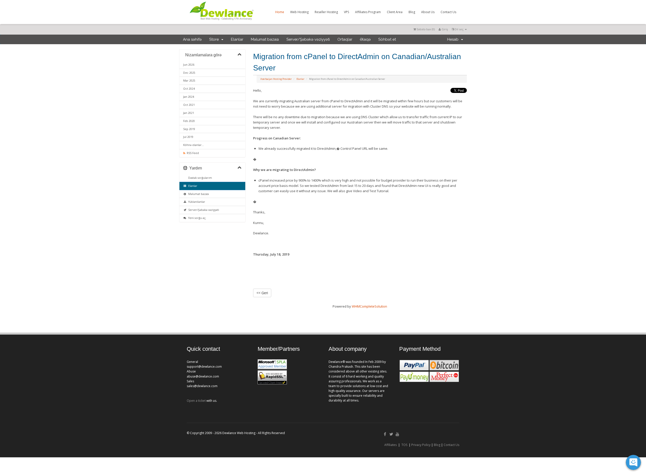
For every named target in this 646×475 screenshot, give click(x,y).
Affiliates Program (368, 12)
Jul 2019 (188, 137)
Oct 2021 (189, 105)
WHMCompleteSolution (369, 306)
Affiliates (390, 445)
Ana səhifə (192, 39)
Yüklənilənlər (196, 202)
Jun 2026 (188, 64)
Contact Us (448, 12)
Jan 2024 (188, 96)
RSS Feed (192, 153)
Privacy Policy (420, 445)
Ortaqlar (344, 39)
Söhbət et (387, 39)
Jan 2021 (188, 113)
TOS (404, 445)
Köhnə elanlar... (193, 145)
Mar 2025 (189, 80)
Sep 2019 (189, 129)
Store (215, 39)
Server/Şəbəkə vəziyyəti (308, 39)
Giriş (444, 29)
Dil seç (459, 29)
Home (279, 12)
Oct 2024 (189, 88)
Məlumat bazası (265, 39)
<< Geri (262, 292)
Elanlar (237, 39)
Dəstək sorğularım (199, 178)
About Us (428, 12)
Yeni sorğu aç (196, 218)
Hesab (454, 39)
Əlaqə (365, 39)
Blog (412, 12)
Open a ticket (196, 400)
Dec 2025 (189, 72)
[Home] (221, 21)
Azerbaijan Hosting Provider (276, 79)
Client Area (394, 12)
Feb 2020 (189, 121)
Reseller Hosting (326, 12)
